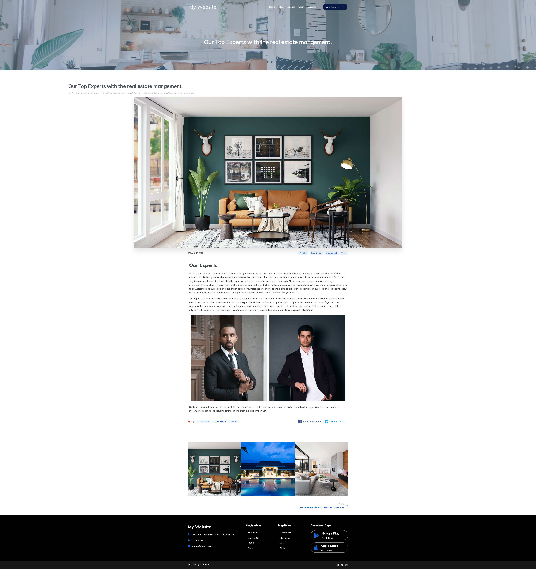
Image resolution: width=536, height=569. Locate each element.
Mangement (331, 253)
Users (233, 422)
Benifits (303, 253)
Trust (343, 253)
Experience (316, 253)
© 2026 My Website (198, 564)
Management (220, 422)
